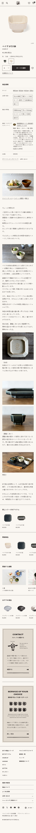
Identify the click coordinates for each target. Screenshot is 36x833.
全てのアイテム (6, 754)
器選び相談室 (6, 783)
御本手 (16, 118)
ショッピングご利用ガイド (9, 800)
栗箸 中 (4, 474)
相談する (9, 669)
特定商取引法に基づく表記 (9, 815)
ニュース (21, 757)
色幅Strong (17, 110)
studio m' (5, 757)
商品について (6, 787)
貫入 (24, 114)
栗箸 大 (27, 198)
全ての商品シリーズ (8, 750)
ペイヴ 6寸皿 (19, 552)
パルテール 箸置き (19, 198)
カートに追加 (21, 68)
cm (15, 90)
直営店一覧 (22, 754)
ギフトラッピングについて (10, 159)
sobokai (5, 761)
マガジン (4, 775)
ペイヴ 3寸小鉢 (6, 552)
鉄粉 (28, 114)
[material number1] (14, 124)
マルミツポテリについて (26, 750)
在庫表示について (7, 73)
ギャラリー (5, 772)
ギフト (4, 765)
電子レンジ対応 (27, 96)
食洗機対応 (28, 100)
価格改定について (24, 761)
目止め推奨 (17, 96)
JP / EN (30, 807)
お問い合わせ (23, 159)
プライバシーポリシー (24, 813)
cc (31, 90)
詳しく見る (10, 734)
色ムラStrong (27, 110)
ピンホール (17, 114)
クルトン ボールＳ (7, 198)
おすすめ (4, 768)
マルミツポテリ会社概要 (9, 813)
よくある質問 (6, 791)
